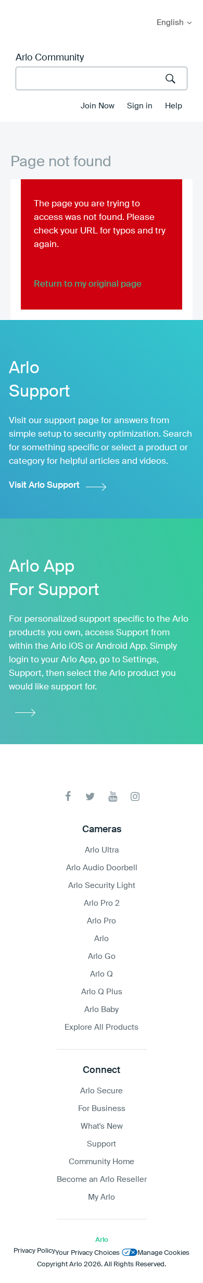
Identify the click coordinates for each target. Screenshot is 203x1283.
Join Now (98, 106)
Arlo (101, 939)
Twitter (90, 796)
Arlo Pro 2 (102, 903)
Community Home (101, 1162)
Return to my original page (88, 284)
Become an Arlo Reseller (102, 1179)
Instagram (135, 796)
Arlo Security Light (101, 886)
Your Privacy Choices (87, 1253)
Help (173, 106)
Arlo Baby (101, 1010)
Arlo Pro (101, 921)
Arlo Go (102, 956)
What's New (102, 1126)
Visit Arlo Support (44, 485)
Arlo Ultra (102, 850)
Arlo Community (50, 58)
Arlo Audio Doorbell (101, 868)
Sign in (140, 106)
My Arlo (15, 6)
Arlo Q (101, 974)
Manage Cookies (163, 1253)
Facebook (67, 796)
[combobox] (101, 78)
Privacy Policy (34, 1251)
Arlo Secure (101, 1091)
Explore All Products (101, 1027)
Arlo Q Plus (101, 992)
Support (101, 1144)
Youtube (112, 796)
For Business (101, 1109)
